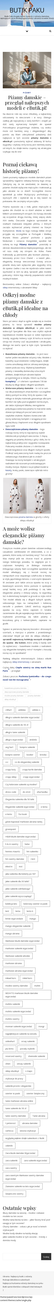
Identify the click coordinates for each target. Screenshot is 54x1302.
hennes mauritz (12, 851)
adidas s (36, 709)
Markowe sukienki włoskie (17, 955)
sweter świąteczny (35, 1093)
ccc (6, 762)
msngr (41, 1026)
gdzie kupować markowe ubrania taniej (23, 821)
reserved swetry (13, 1056)
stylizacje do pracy (14, 1078)
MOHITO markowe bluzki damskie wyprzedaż (21, 995)
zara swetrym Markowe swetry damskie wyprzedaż (24, 1177)
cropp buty (10, 769)
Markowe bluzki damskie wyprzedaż (22, 940)
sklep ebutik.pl (10, 699)
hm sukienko (32, 851)
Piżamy (27, 93)
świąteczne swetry (14, 1193)
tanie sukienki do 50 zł (15, 1108)
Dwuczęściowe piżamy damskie (22, 429)
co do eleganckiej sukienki (27, 762)
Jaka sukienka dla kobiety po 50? (20, 873)
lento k (30, 911)
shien (7, 1063)
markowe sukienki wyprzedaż (19, 948)
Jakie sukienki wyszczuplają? (18, 896)
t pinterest (10, 1123)
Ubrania (6, 1276)
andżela (33, 739)
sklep (5, 287)
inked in (8, 866)
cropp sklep (10, 776)
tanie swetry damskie (15, 1115)
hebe (27, 844)
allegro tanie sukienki (15, 732)
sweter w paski (12, 1093)
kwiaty (9, 470)
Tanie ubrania (38, 1115)
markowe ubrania (13, 963)
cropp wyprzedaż (31, 776)
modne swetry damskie (16, 985)
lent (7, 911)
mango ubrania (12, 933)
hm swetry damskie (14, 859)
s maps (28, 1071)
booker (30, 754)
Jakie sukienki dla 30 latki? (17, 881)
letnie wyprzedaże (14, 918)
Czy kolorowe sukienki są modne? (21, 784)
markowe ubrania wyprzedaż (19, 970)
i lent (33, 859)
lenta (18, 911)
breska (43, 754)
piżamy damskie (34, 696)
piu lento (9, 1048)
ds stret (26, 791)
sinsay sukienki (24, 1063)
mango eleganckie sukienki (17, 926)
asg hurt (9, 747)
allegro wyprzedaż (14, 739)
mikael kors (10, 978)
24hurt (8, 709)
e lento (8, 814)
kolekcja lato (11, 903)
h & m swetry (11, 844)
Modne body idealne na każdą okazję (20, 1233)
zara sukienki (11, 1160)
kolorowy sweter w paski (35, 903)
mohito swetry (12, 1018)
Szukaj (46, 1256)
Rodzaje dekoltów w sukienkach (16, 1279)
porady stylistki (27, 1048)
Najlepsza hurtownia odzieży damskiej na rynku (23, 1283)
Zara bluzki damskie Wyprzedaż (20, 1153)
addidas (22, 709)
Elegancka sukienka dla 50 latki (19, 799)
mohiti (37, 985)
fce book (23, 814)
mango (32, 918)
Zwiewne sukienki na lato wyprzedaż (22, 1186)
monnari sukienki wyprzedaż (18, 1026)
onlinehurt (10, 1041)
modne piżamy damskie (14, 696)
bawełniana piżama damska (15, 688)
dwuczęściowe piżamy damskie (17, 692)
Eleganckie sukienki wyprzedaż (19, 806)
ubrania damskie (30, 1123)
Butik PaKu (27, 10)
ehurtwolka (42, 791)
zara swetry (11, 1168)
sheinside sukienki (36, 1056)
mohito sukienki (12, 1004)
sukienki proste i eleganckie (18, 1085)
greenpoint (10, 829)
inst (20, 866)
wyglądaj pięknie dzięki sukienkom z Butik (24, 1138)
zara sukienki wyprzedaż (35, 1160)
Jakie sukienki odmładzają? (17, 888)
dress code (10, 791)
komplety (11, 381)
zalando (9, 1145)
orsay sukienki (28, 1041)
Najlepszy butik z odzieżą (21, 1276)
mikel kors (27, 978)
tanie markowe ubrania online (19, 1101)
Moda (18, 230)
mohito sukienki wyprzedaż (18, 1011)
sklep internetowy (20, 661)
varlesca (9, 1130)
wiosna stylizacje (28, 1130)
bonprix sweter (12, 754)
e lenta (44, 806)
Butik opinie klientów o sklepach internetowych (22, 1286)
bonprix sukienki (27, 747)
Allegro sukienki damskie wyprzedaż (22, 717)
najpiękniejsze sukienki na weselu (21, 1033)
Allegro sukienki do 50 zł (16, 724)
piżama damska (26, 517)
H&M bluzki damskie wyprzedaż (20, 836)
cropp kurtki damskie (32, 769)
